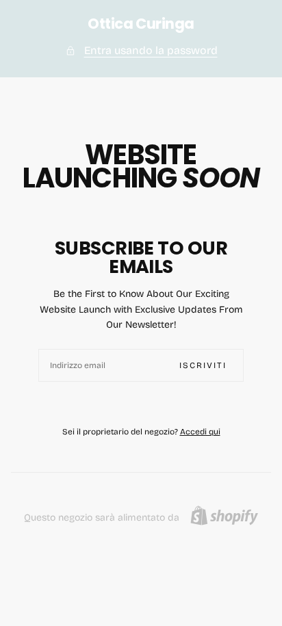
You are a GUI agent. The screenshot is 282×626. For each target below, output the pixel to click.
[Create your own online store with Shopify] (224, 515)
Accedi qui (200, 431)
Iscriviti (203, 365)
